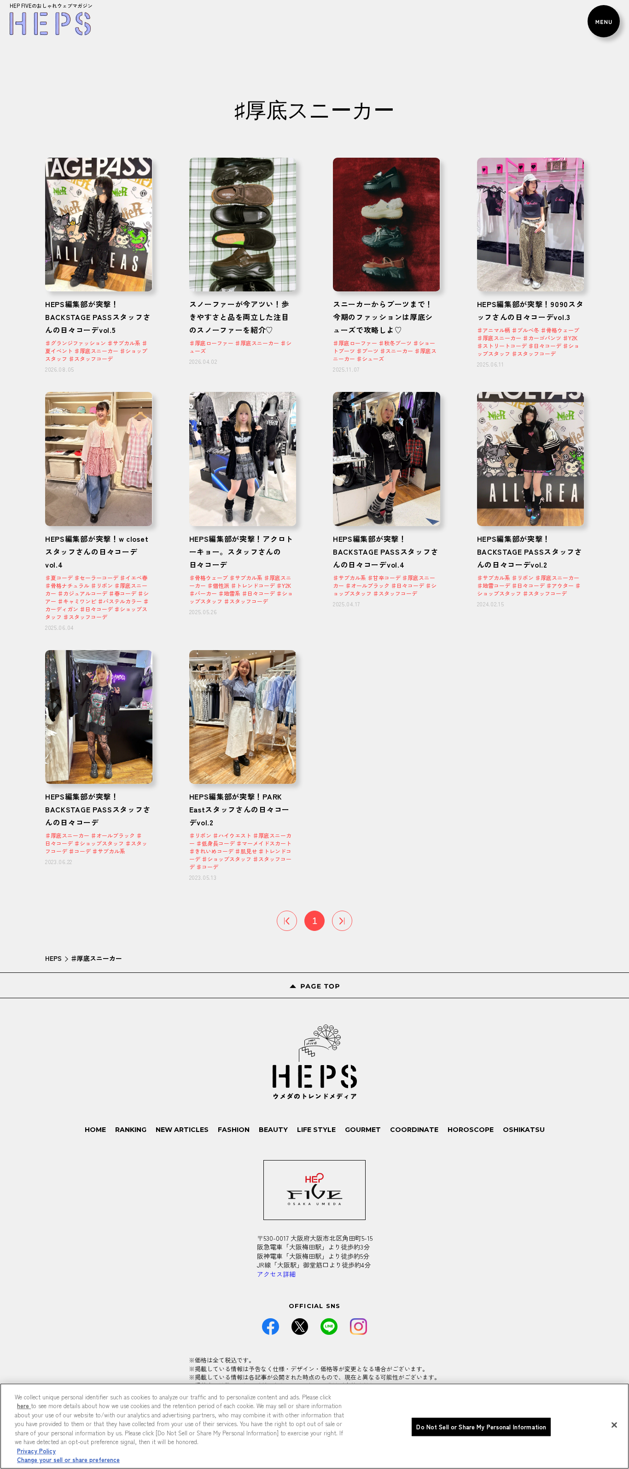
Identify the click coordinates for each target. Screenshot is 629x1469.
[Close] (614, 1425)
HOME (95, 1129)
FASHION (234, 1129)
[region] (314, 1426)
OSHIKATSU (524, 1129)
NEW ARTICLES (182, 1129)
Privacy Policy (36, 1450)
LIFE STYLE (316, 1129)
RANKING (130, 1129)
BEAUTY (273, 1129)
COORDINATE (414, 1129)
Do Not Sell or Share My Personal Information (481, 1426)
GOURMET (363, 1129)
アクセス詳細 (276, 1274)
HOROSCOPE (471, 1129)
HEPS (53, 958)
